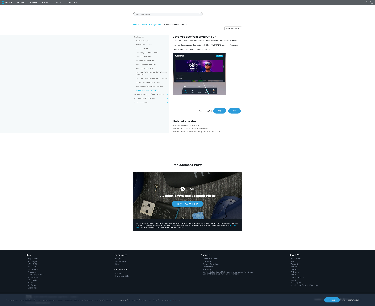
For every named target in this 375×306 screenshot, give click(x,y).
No (234, 111)
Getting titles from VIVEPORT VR (147, 90)
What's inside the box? (144, 45)
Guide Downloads (232, 28)
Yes (219, 111)
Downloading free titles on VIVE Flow (149, 86)
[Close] (366, 2)
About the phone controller (146, 64)
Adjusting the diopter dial (145, 60)
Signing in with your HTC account (148, 82)
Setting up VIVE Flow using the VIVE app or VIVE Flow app (151, 73)
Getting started (155, 24)
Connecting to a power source (147, 52)
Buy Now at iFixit (187, 204)
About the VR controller (144, 68)
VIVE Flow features (142, 41)
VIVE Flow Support (140, 24)
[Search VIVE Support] (199, 14)
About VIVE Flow (142, 49)
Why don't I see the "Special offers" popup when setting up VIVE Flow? (197, 131)
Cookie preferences (350, 300)
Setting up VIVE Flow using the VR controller (152, 78)
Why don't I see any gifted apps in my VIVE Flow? (190, 128)
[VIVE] (6, 2)
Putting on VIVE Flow (143, 56)
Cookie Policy (172, 300)
